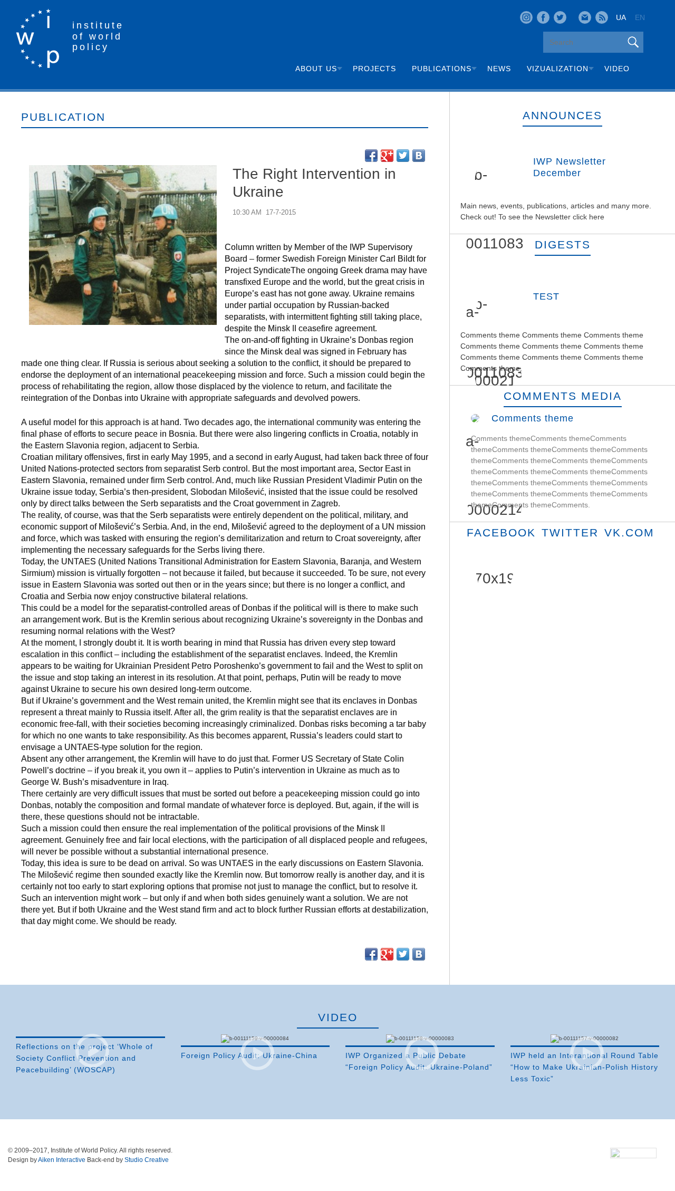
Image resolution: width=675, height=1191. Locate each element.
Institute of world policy (98, 36)
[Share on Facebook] (371, 155)
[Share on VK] (418, 155)
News (499, 68)
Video (617, 68)
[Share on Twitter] (403, 155)
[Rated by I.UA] (633, 1155)
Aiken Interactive (61, 1160)
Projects (374, 68)
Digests (563, 244)
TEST (546, 296)
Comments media (563, 396)
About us (316, 68)
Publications (441, 68)
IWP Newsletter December (569, 167)
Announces (562, 115)
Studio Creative (146, 1160)
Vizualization (558, 68)
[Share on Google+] (387, 155)
